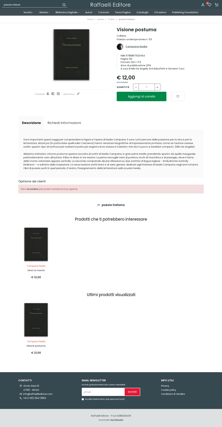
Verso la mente (36, 270)
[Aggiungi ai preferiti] (178, 96)
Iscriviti (132, 392)
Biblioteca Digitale (67, 12)
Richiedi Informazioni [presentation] (64, 123)
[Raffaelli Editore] (111, 5)
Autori (88, 12)
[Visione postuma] (71, 54)
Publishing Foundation (185, 12)
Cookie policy (168, 390)
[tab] (31, 122)
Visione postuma (36, 345)
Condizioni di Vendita (173, 394)
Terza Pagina (123, 12)
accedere (33, 189)
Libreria (43, 12)
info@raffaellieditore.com (37, 394)
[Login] (203, 5)
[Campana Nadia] (120, 46)
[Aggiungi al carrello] (45, 232)
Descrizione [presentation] (31, 123)
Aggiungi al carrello (141, 96)
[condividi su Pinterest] (58, 94)
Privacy (165, 385)
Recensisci (69, 94)
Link (122, 399)
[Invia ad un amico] (47, 94)
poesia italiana (113, 205)
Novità (28, 12)
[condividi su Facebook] (53, 94)
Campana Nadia (136, 46)
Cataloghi (142, 12)
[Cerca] (64, 4)
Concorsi (103, 12)
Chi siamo (160, 12)
